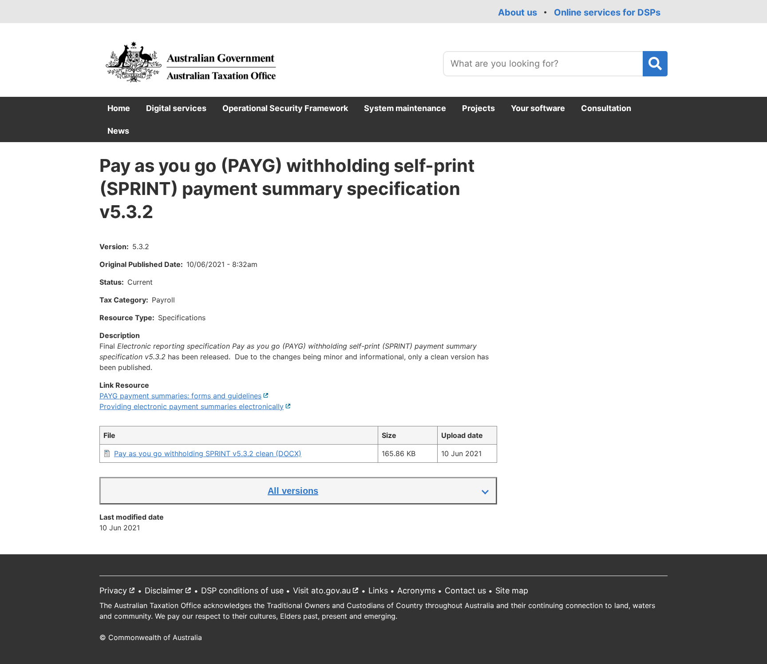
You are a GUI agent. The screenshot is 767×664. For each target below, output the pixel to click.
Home (118, 108)
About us (517, 12)
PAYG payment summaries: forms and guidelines (184, 395)
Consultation (606, 108)
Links (378, 590)
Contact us (465, 590)
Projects (478, 108)
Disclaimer (170, 592)
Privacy (119, 592)
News (118, 130)
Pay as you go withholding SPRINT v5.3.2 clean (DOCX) (207, 453)
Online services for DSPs (607, 12)
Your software (538, 108)
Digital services (176, 108)
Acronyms (416, 590)
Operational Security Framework (285, 108)
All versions (293, 491)
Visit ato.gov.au (328, 592)
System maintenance (405, 108)
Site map (511, 590)
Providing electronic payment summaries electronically (195, 406)
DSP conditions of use (242, 590)
